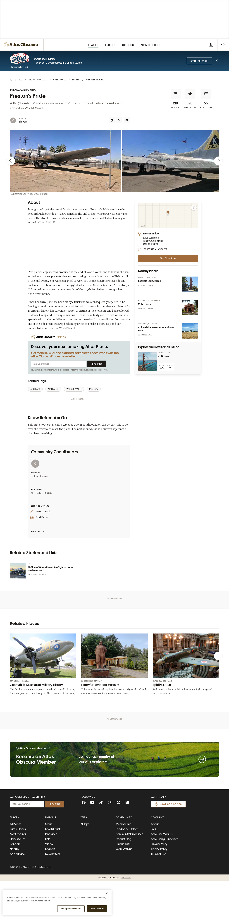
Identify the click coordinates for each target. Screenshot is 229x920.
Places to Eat (17, 839)
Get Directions (168, 258)
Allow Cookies (97, 908)
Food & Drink (52, 829)
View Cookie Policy (40, 901)
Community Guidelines (129, 834)
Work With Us (124, 849)
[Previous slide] (10, 161)
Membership (123, 824)
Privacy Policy (88, 370)
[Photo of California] (147, 361)
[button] (176, 94)
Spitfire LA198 (162, 684)
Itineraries (51, 834)
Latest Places (18, 829)
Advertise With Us (161, 834)
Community (124, 817)
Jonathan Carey (38, 575)
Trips (84, 817)
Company (157, 817)
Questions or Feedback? (114, 878)
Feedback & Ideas (127, 829)
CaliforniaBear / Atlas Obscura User (29, 194)
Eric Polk (23, 121)
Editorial (51, 817)
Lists (47, 839)
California (163, 356)
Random (15, 844)
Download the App (171, 804)
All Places (15, 824)
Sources (36, 531)
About (155, 824)
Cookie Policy (159, 849)
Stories (49, 824)
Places (14, 817)
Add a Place (17, 854)
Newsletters (52, 854)
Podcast (50, 849)
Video (49, 844)
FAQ (153, 829)
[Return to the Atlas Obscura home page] (22, 45)
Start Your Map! (199, 61)
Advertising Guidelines (164, 839)
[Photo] (190, 284)
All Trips (85, 824)
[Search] (223, 45)
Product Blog (123, 839)
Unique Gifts (123, 844)
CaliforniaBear (39, 476)
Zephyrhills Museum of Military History (36, 684)
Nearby (14, 849)
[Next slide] (218, 161)
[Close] (106, 893)
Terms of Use (102, 370)
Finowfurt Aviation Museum (100, 684)
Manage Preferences (71, 908)
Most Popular (18, 834)
